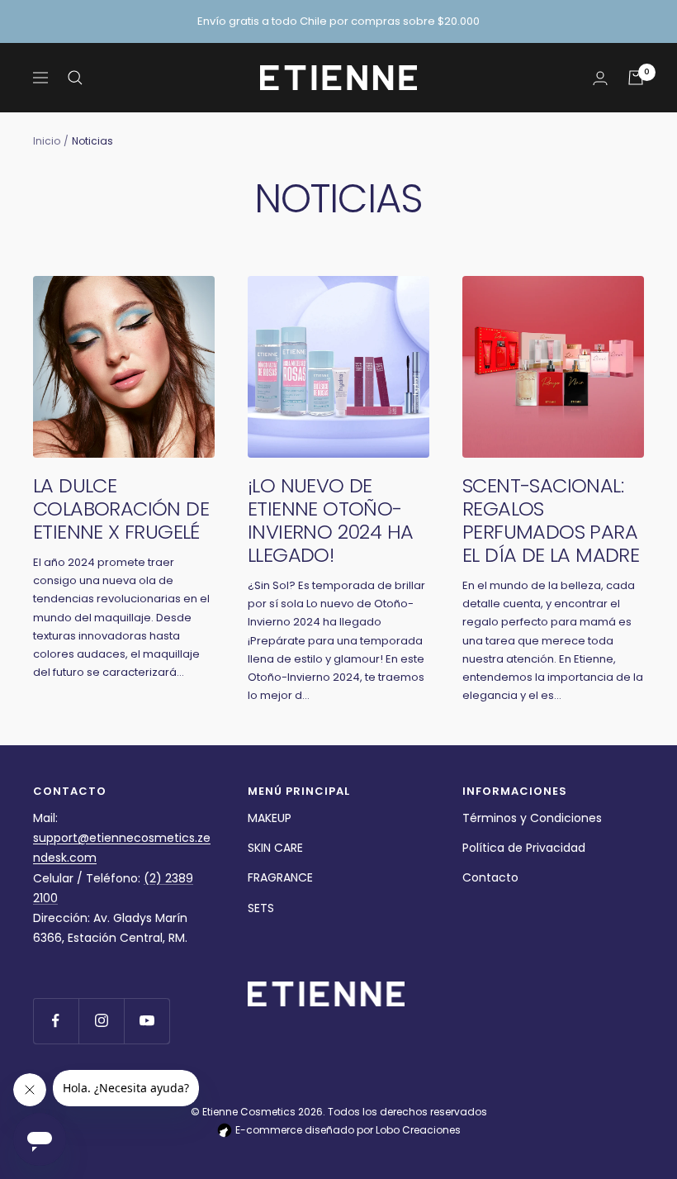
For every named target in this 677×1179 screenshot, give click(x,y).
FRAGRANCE (280, 877)
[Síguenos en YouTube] (146, 1021)
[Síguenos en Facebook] (55, 1021)
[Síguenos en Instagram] (101, 1021)
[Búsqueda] (75, 77)
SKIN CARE (275, 847)
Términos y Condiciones (532, 818)
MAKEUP (269, 818)
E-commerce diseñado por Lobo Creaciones (347, 1130)
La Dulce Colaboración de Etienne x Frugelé (121, 508)
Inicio (46, 141)
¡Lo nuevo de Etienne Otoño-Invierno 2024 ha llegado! (330, 520)
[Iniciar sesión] (600, 78)
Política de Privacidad (523, 847)
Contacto (490, 877)
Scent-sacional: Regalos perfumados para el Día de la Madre (550, 520)
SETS (261, 908)
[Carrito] (635, 77)
